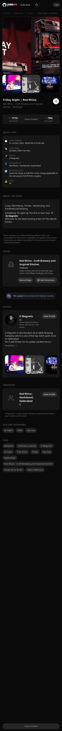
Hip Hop (26, 150)
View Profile (49, 316)
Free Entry (22, 451)
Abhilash (8, 445)
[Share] (56, 101)
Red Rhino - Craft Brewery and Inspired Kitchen (28, 463)
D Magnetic (46, 445)
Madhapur (17, 106)
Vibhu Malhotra (35, 469)
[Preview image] (14, 364)
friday (35, 451)
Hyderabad (9, 457)
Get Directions (47, 280)
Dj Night (13, 150)
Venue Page (25, 280)
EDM (19, 150)
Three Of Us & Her (13, 469)
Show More (9, 345)
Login (57, 5)
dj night (8, 451)
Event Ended (31, 726)
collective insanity (27, 445)
